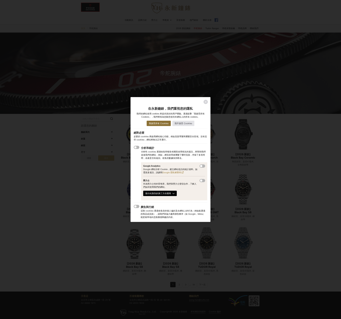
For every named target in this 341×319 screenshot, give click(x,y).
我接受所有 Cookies (159, 123)
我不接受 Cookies (183, 123)
